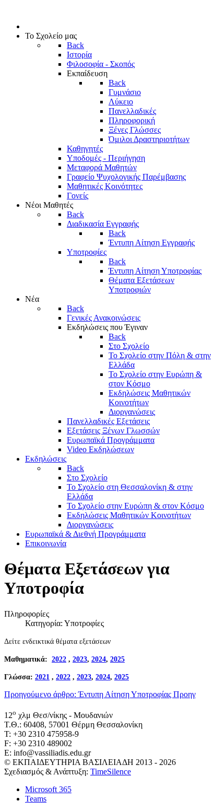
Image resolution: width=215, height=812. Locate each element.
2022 (59, 659)
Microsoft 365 (48, 789)
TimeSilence (110, 771)
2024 (98, 659)
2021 (42, 677)
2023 (80, 659)
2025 (117, 659)
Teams (35, 798)
